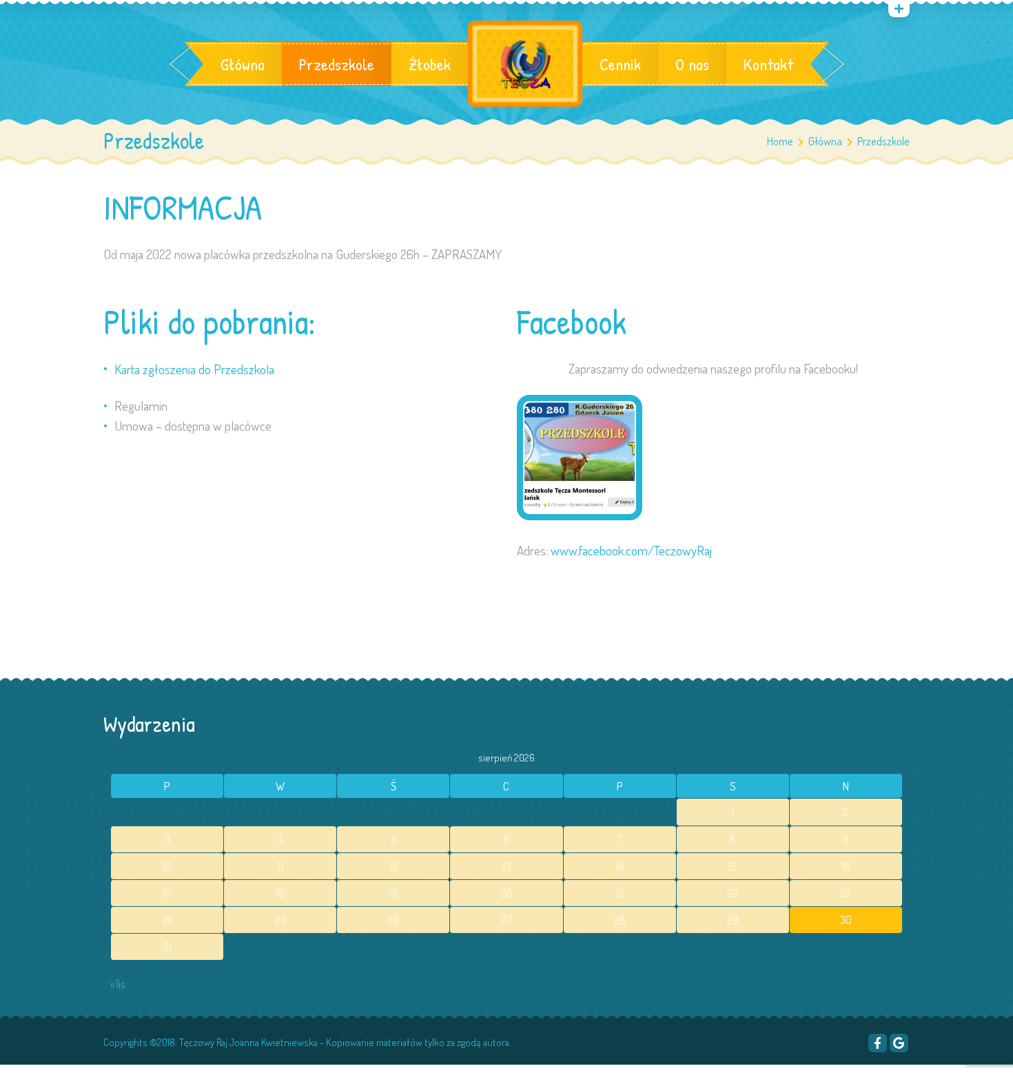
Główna (243, 64)
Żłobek (430, 64)
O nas (692, 64)
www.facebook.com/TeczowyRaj (631, 550)
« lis (117, 984)
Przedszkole (336, 64)
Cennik (620, 64)
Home (780, 141)
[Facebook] (877, 1043)
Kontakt (768, 64)
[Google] (899, 1043)
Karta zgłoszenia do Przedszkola (194, 369)
